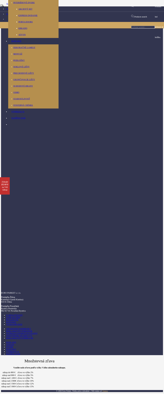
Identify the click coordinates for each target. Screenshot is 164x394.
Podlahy (11, 342)
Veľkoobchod (14, 324)
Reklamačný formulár (19, 338)
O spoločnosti (14, 315)
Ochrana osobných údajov (22, 333)
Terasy (10, 345)
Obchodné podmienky (18, 329)
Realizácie (12, 320)
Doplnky (11, 349)
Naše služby (13, 317)
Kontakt (11, 322)
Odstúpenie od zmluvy (19, 336)
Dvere (9, 347)
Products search (140, 17)
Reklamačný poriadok (19, 331)
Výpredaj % (12, 352)
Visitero (105, 391)
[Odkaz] (65, 94)
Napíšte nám (13, 354)
